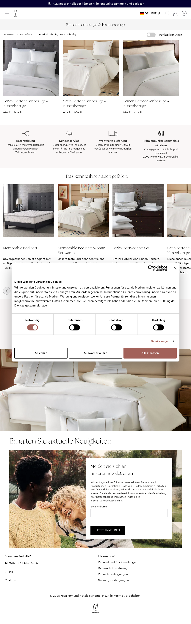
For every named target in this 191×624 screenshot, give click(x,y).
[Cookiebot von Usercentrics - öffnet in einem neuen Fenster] (150, 268)
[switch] (74, 328)
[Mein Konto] (184, 13)
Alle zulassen (150, 353)
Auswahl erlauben (95, 353)
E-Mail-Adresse (98, 506)
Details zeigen (160, 341)
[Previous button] (6, 291)
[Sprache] (144, 13)
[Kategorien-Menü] (7, 13)
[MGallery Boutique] (23, 13)
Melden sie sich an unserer (111, 469)
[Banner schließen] (175, 268)
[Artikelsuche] (167, 13)
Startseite (9, 34)
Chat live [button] (11, 580)
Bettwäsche (26, 34)
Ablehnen (41, 353)
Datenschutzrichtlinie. (111, 500)
